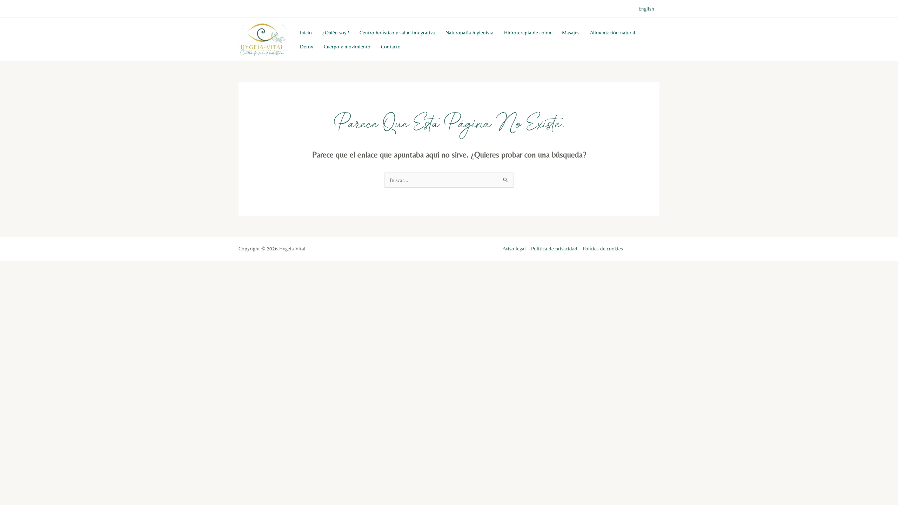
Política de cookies (603, 248)
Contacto (391, 46)
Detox (306, 46)
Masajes (570, 32)
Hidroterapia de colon (527, 32)
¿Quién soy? (335, 32)
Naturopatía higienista (469, 32)
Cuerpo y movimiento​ (347, 46)
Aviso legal (514, 248)
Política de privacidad (554, 248)
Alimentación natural (612, 32)
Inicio (306, 32)
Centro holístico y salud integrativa (397, 32)
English (646, 9)
